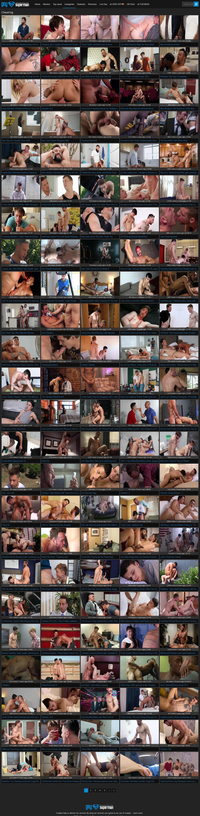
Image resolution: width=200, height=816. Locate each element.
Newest (46, 4)
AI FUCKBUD (143, 4)
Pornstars (92, 4)
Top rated (57, 4)
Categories (69, 4)
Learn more (138, 813)
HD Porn (131, 4)
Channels (81, 4)
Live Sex (103, 4)
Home (37, 4)
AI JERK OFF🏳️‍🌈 (117, 4)
